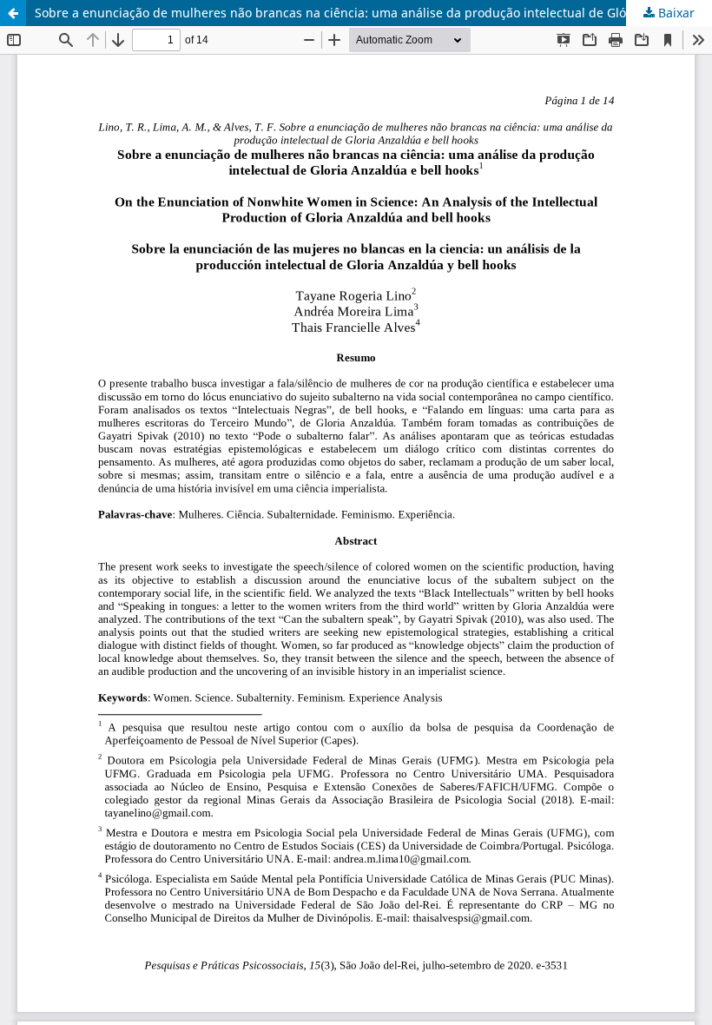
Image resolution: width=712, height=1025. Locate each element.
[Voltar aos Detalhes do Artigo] (13, 13)
